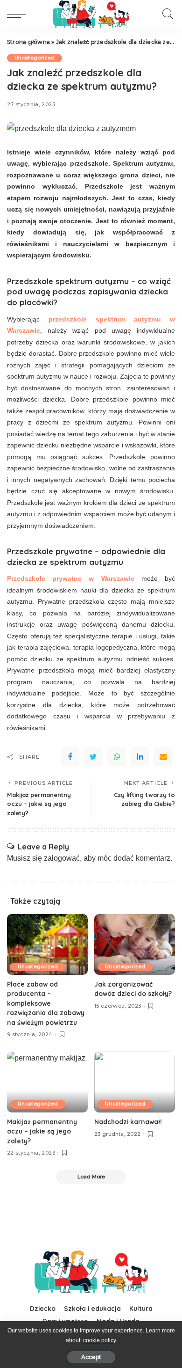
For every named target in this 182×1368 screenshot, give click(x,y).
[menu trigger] (18, 14)
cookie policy (99, 1340)
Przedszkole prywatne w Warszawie (70, 578)
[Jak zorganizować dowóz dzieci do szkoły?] (134, 944)
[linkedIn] (140, 756)
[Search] (165, 14)
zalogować (62, 858)
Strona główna (28, 41)
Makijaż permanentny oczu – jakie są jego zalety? (42, 1131)
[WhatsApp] (116, 756)
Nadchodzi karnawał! (128, 1122)
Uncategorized (34, 58)
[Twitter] (93, 756)
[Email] (163, 756)
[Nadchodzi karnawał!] (134, 1082)
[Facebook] (70, 756)
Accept (91, 1357)
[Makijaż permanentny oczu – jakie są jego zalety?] (47, 1082)
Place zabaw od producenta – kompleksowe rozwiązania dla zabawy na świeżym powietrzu (45, 1003)
